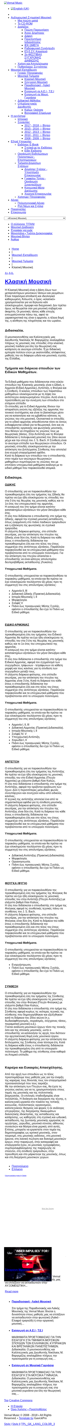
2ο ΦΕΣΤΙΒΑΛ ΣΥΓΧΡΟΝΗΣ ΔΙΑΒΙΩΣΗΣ (33, 57)
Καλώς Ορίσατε (33, 109)
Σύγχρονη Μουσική (36, 82)
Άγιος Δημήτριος (34, 32)
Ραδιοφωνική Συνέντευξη (39, 48)
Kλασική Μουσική (35, 79)
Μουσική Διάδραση (22, 227)
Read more (11, 1291)
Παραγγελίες (18, 209)
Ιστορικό (23, 119)
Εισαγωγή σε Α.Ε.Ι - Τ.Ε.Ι (39, 91)
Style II (16, 1424)
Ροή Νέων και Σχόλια (30, 206)
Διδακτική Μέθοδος (29, 100)
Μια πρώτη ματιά (28, 20)
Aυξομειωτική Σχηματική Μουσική (31, 17)
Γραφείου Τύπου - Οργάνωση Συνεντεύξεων (35, 181)
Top (6, 1400)
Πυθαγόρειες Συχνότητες (32, 66)
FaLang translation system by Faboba (15, 1175)
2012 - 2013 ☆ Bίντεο (37, 131)
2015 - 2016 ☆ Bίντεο (37, 128)
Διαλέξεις (23, 26)
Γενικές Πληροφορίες (30, 72)
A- (12, 273)
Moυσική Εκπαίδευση (24, 69)
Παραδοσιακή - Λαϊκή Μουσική (31, 1301)
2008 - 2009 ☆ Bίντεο (37, 138)
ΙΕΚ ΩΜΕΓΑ (31, 45)
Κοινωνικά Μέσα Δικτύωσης (34, 189)
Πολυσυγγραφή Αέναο (31, 203)
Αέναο (14, 200)
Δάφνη (28, 36)
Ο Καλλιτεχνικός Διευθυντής (27, 105)
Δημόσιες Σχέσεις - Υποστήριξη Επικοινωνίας (35, 172)
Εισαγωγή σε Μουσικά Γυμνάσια (33, 1365)
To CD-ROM (25, 23)
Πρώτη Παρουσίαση (36, 29)
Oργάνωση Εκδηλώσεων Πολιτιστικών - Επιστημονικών (33, 156)
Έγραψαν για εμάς (22, 230)
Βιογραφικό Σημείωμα (37, 112)
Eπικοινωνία (18, 212)
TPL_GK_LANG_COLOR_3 (38, 1424)
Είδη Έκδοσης (33, 150)
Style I (8, 1424)
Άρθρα (15, 239)
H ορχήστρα (18, 116)
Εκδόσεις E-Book (28, 144)
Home (15, 248)
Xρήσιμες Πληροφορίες (32, 196)
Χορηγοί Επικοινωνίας (38, 193)
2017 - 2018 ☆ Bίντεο (37, 125)
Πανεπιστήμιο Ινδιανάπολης (32, 41)
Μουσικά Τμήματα (28, 76)
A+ (6, 273)
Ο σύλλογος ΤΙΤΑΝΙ (22, 224)
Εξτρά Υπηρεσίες (21, 141)
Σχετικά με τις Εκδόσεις (38, 147)
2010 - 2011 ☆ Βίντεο (37, 135)
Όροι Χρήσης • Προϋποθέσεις (29, 1409)
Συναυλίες (24, 122)
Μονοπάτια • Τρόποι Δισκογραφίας (32, 233)
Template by (26, 1418)
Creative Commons (20, 1400)
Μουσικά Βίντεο (20, 236)
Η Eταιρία (16, 1406)
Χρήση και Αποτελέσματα (33, 63)
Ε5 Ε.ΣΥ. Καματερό (35, 51)
